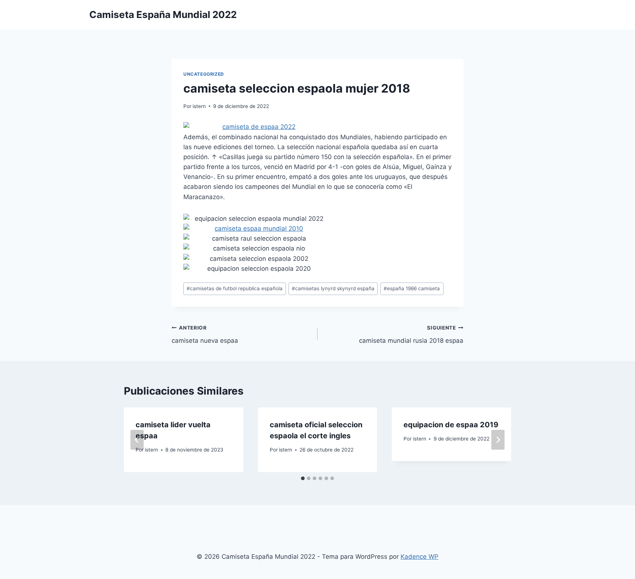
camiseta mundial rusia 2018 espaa (411, 334)
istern (199, 106)
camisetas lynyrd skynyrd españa (333, 288)
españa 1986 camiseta (412, 288)
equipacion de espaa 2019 (450, 424)
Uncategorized (203, 74)
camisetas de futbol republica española (235, 288)
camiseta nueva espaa (205, 334)
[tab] (303, 478)
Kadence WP (419, 556)
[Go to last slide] (137, 440)
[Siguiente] (498, 440)
